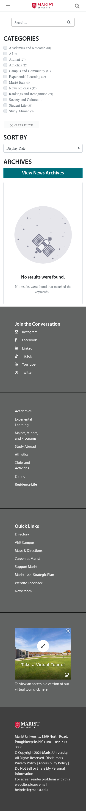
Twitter (27, 372)
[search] (79, 5)
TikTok (27, 356)
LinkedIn (29, 348)
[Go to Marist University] (43, 6)
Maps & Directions (28, 550)
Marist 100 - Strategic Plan (34, 574)
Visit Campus (24, 542)
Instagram (29, 332)
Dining (20, 476)
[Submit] (68, 22)
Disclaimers (54, 757)
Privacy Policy (25, 763)
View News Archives (43, 173)
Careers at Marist (27, 558)
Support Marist (26, 566)
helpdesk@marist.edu (31, 789)
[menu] (7, 7)
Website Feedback (29, 583)
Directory (22, 534)
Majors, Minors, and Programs (26, 435)
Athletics (21, 454)
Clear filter (23, 125)
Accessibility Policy (53, 763)
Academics (23, 411)
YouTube (29, 364)
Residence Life (26, 484)
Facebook (29, 340)
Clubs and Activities (22, 465)
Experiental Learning (23, 422)
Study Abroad (25, 446)
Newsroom (23, 591)
